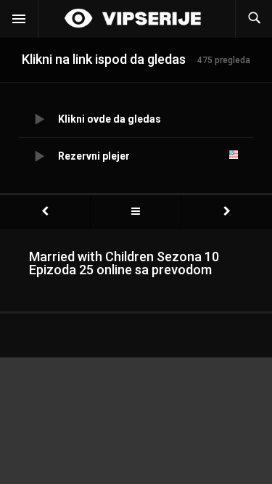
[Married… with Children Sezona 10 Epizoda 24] (45, 211)
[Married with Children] (136, 211)
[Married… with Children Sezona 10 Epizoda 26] (226, 211)
